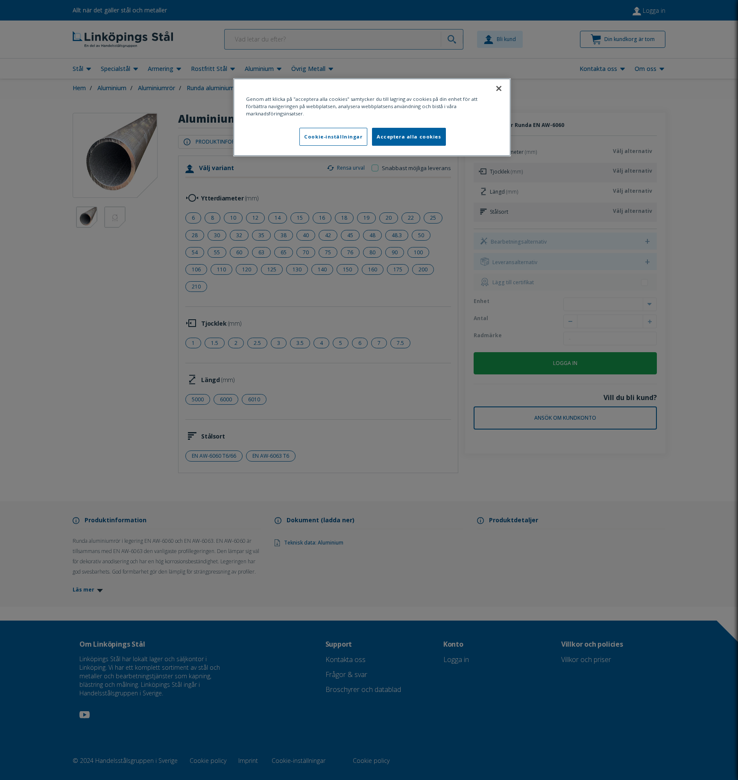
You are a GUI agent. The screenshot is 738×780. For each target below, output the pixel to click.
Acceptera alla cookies (409, 136)
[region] (372, 117)
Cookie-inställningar (333, 136)
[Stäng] (498, 88)
